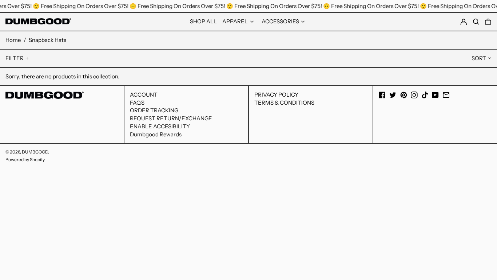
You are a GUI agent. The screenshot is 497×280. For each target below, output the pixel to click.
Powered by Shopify (25, 159)
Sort (479, 58)
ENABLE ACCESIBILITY (160, 126)
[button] (488, 22)
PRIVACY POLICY (276, 94)
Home (13, 39)
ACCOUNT (144, 94)
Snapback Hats (47, 39)
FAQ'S (137, 102)
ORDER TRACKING (154, 110)
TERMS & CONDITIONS (284, 102)
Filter (14, 58)
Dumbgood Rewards (156, 134)
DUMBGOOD (35, 152)
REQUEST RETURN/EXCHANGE (171, 118)
